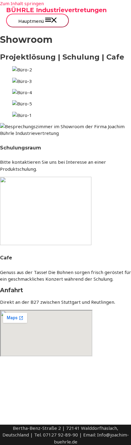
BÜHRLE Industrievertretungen (56, 10)
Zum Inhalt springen (22, 3)
